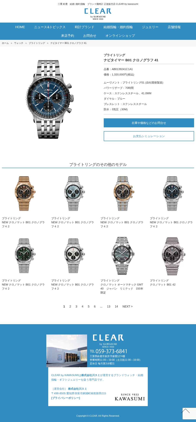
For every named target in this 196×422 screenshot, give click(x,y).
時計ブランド (84, 27)
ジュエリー (150, 27)
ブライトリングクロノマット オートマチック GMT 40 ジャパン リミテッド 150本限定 (121, 286)
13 (108, 306)
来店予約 (67, 36)
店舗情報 (174, 27)
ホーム (5, 43)
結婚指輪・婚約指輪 (118, 27)
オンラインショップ (120, 36)
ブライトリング (37, 43)
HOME (20, 27)
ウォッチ (18, 43)
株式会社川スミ (90, 375)
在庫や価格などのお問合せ (149, 122)
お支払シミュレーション (149, 136)
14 (116, 306)
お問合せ (89, 36)
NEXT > (127, 306)
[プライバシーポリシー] (65, 397)
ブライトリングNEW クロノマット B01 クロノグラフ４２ (23, 222)
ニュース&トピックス (49, 27)
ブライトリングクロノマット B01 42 (163, 282)
